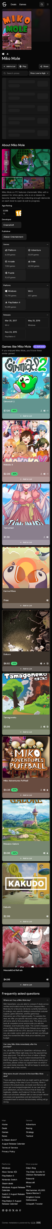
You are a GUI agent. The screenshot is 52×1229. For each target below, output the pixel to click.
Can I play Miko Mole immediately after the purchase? (20, 1045)
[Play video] (26, 162)
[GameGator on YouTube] (10, 1210)
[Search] (41, 4)
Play (24, 66)
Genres (6, 244)
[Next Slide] (45, 162)
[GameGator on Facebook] (6, 1210)
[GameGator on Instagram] (3, 1210)
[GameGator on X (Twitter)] (13, 1210)
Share (45, 66)
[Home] (4, 4)
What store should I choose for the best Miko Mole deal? (23, 1075)
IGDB (33, 1222)
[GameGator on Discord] (16, 1210)
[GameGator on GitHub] (20, 1210)
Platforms (7, 285)
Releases (7, 315)
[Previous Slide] (6, 162)
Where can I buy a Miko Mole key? (17, 1000)
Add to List (11, 66)
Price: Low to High (38, 73)
